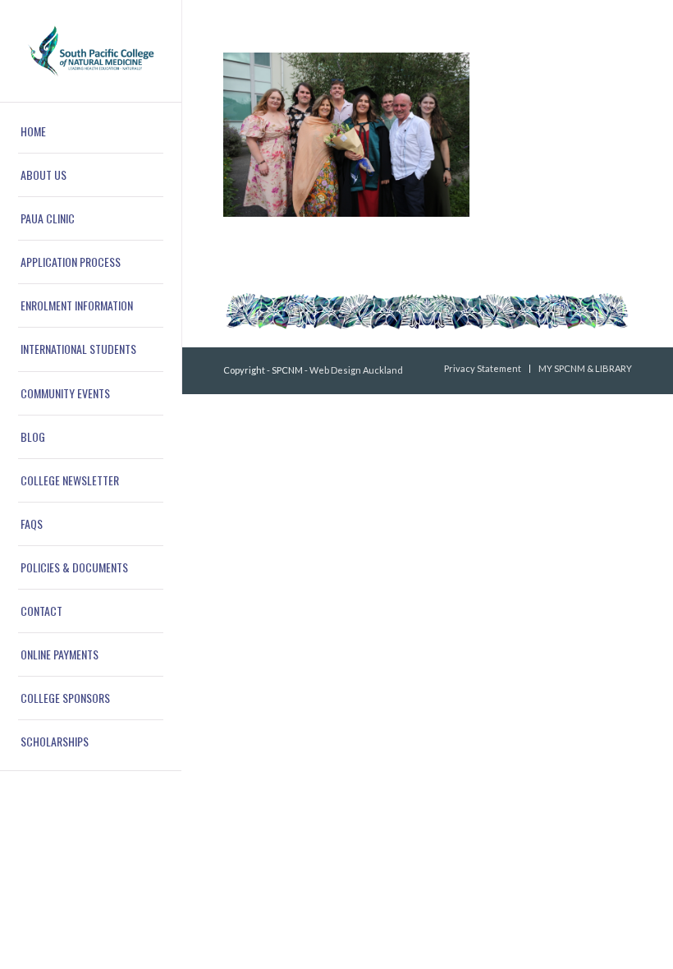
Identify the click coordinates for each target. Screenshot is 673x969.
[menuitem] (90, 132)
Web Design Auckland (356, 370)
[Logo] (90, 51)
